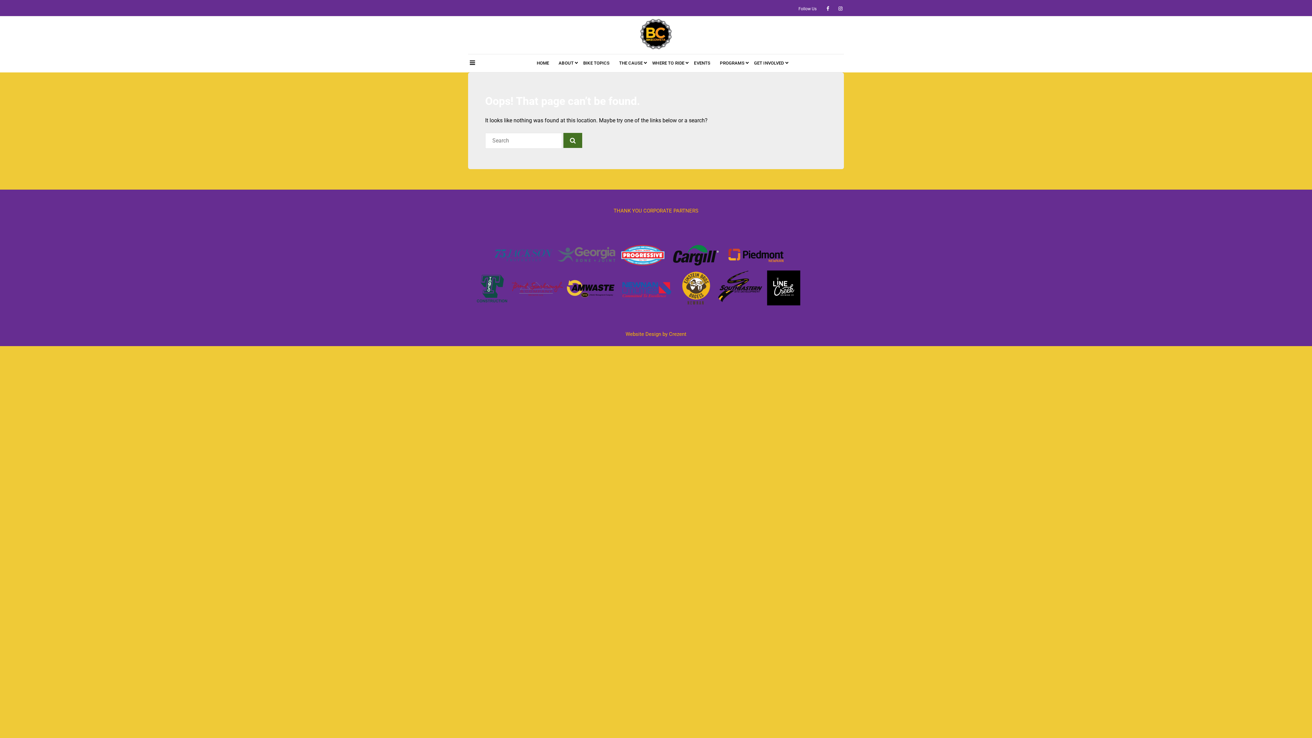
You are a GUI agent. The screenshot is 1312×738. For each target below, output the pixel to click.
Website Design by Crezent (656, 334)
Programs (732, 63)
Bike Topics (596, 63)
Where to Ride (668, 63)
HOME (543, 63)
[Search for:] (524, 140)
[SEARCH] (572, 140)
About (566, 63)
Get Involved (769, 63)
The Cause (631, 63)
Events (702, 63)
